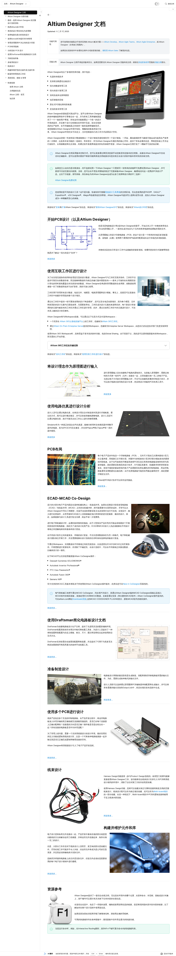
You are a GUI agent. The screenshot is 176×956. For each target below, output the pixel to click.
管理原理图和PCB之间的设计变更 (21, 43)
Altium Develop (110, 42)
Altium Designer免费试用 (66, 180)
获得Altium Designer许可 (106, 207)
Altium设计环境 (140, 207)
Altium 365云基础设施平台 (71, 321)
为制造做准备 (13, 58)
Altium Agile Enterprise (145, 42)
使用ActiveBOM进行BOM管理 (20, 39)
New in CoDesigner (131, 584)
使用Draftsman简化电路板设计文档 (22, 54)
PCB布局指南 (13, 46)
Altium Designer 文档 (17, 12)
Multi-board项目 (160, 791)
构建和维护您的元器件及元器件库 (21, 70)
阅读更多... (102, 486)
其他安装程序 (143, 62)
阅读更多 (51, 259)
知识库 (12, 98)
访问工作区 (60, 354)
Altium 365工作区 (109, 321)
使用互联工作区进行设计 (92, 354)
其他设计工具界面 (112, 192)
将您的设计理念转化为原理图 (19, 31)
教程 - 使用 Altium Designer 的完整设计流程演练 (22, 21)
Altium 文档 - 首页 (17, 94)
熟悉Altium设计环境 (16, 27)
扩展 (63, 207)
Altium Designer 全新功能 (18, 16)
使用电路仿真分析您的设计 (18, 35)
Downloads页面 (79, 599)
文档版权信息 (15, 91)
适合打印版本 (168, 954)
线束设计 (11, 66)
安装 (58, 207)
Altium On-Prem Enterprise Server (68, 326)
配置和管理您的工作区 (17, 74)
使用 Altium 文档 (16, 87)
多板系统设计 (13, 62)
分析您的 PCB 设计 (15, 50)
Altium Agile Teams (127, 42)
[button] (108, 345)
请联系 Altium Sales (110, 50)
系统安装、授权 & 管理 (17, 78)
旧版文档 (158, 62)
